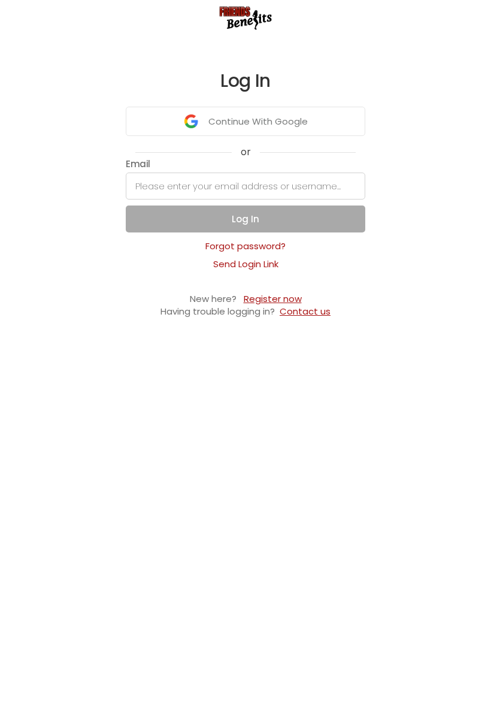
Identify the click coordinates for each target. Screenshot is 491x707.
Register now (273, 298)
